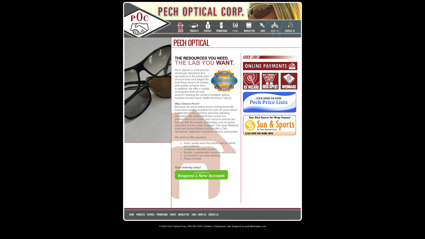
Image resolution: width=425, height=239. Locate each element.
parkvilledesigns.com (255, 226)
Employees (220, 226)
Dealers (208, 226)
